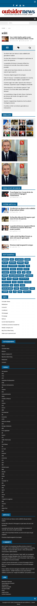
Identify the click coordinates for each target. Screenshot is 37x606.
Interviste (4, 458)
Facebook (5, 272)
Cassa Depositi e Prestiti (8, 583)
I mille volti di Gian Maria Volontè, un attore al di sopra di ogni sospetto (21, 237)
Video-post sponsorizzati (9, 333)
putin (16, 285)
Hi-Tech (4, 449)
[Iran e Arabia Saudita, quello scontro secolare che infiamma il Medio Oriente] (5, 39)
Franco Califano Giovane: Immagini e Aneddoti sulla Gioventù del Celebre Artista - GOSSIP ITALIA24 (18, 570)
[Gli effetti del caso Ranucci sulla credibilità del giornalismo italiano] (6, 122)
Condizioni (4, 310)
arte (11, 259)
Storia (3, 494)
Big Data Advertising (7, 330)
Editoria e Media (6, 421)
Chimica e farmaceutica (8, 385)
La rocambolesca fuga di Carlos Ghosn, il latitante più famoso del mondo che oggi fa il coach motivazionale (18, 96)
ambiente (5, 259)
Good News (5, 444)
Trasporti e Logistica (7, 499)
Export (3, 435)
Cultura (3, 403)
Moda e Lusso (5, 467)
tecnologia (24, 288)
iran (4, 279)
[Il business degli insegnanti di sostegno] (6, 128)
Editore (4, 319)
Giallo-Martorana (6, 440)
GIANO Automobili (6, 587)
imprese (5, 275)
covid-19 (21, 266)
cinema (5, 266)
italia (9, 279)
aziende (27, 259)
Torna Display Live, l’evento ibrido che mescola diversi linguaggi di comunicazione (21, 193)
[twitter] (16, 5)
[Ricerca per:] (18, 23)
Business (20, 262)
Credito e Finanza (6, 399)
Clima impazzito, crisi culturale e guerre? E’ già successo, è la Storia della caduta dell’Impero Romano (17, 89)
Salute (3, 485)
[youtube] (20, 5)
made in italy (6, 282)
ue (10, 292)
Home (3, 346)
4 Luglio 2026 (14, 240)
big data (5, 262)
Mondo (3, 472)
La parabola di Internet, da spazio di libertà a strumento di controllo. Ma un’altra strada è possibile (16, 65)
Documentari (5, 412)
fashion (13, 272)
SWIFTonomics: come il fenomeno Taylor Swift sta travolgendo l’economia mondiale (18, 559)
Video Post (4, 508)
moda (14, 282)
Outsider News (6, 301)
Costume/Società (6, 394)
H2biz (3, 590)
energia (13, 269)
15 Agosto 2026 (14, 221)
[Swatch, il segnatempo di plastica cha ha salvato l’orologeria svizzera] (14, 133)
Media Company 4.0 (7, 328)
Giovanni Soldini (6, 589)
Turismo (4, 504)
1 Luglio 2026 (14, 247)
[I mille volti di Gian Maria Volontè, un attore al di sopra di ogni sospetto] (29, 122)
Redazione (4, 304)
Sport (3, 490)
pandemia (27, 282)
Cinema (4, 389)
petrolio (5, 285)
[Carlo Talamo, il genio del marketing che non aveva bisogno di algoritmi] (29, 133)
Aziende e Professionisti (8, 380)
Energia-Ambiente (6, 426)
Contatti (4, 307)
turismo (5, 292)
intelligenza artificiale (16, 275)
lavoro (15, 279)
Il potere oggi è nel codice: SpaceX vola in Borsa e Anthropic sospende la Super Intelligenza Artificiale (18, 84)
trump (32, 288)
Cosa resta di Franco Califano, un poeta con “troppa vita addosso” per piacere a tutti (18, 571)
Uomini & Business (6, 594)
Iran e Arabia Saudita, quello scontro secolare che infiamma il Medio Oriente (21, 37)
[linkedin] (23, 5)
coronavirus (13, 266)
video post (27, 292)
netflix (20, 282)
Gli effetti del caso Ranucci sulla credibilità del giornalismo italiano (22, 209)
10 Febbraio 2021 (14, 197)
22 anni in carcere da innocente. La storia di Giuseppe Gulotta (17, 565)
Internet (4, 453)
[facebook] (13, 5)
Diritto (3, 408)
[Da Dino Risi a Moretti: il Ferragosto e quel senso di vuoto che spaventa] (14, 122)
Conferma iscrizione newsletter (10, 325)
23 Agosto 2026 (14, 212)
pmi (11, 285)
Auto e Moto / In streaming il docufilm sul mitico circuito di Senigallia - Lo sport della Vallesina (16, 547)
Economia (4, 417)
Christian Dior (5, 585)
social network (7, 288)
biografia (12, 262)
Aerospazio (5, 371)
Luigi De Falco (5, 592)
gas (24, 272)
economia (5, 269)
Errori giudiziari (5, 431)
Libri (3, 463)
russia (22, 285)
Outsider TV (5, 481)
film (19, 272)
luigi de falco (24, 279)
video (20, 292)
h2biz (28, 272)
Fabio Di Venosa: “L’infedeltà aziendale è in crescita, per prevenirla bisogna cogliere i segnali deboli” (18, 79)
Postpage (4, 316)
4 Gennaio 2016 (14, 40)
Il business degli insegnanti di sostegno (15, 75)
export (26, 269)
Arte (3, 376)
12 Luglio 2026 (14, 231)
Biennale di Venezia (7, 581)
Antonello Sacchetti (24, 40)
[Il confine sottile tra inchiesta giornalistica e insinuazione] (22, 133)
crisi (27, 266)
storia (16, 288)
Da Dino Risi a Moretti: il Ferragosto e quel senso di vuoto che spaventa (22, 218)
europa (20, 269)
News (3, 476)
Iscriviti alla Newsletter (8, 322)
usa (15, 292)
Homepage (5, 313)
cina (26, 262)
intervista (29, 275)
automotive (19, 259)
